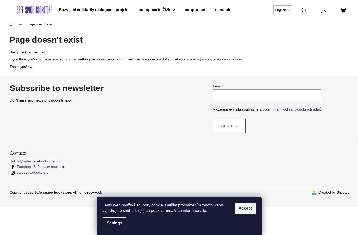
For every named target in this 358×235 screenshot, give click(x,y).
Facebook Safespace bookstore (41, 167)
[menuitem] (94, 10)
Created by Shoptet (333, 192)
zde (203, 210)
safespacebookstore (32, 172)
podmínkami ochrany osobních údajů (292, 109)
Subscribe (229, 126)
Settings (114, 223)
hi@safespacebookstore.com (39, 161)
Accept (245, 208)
